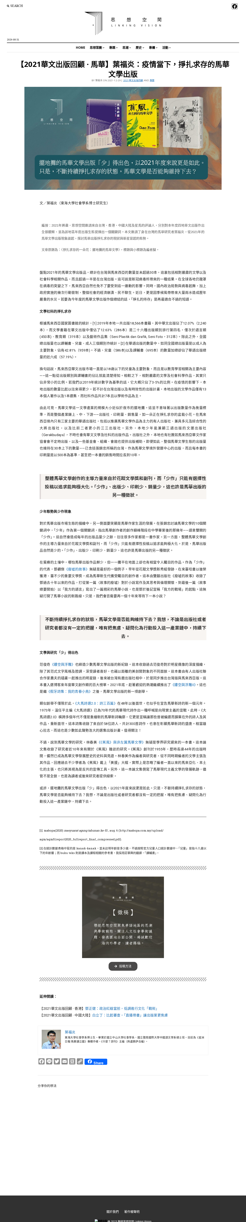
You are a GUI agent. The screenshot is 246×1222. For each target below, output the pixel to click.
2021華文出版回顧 (133, 80)
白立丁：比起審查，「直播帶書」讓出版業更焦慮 (130, 1015)
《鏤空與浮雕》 (62, 664)
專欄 (152, 47)
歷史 (139, 47)
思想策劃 (96, 47)
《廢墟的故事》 (77, 569)
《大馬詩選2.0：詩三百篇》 (96, 703)
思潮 (125, 47)
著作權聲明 (132, 1212)
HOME (80, 47)
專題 (112, 47)
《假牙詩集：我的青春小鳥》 (69, 691)
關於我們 (112, 1212)
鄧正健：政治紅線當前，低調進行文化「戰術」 (122, 1009)
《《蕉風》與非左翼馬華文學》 (121, 742)
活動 (165, 47)
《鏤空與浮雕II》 (183, 685)
